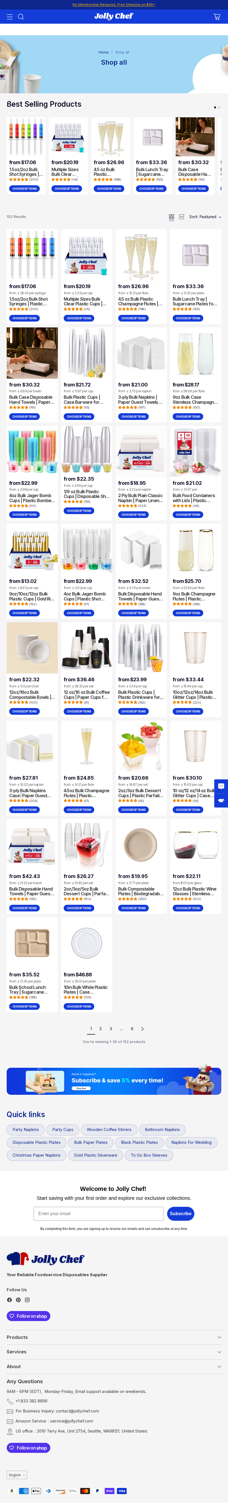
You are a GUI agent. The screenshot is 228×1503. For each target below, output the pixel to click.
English (15, 1475)
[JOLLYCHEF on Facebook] (9, 1301)
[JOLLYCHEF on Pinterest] (18, 1301)
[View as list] (181, 216)
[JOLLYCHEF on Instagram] (27, 1301)
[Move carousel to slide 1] (215, 107)
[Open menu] (9, 16)
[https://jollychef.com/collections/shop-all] (114, 1081)
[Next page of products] (142, 1029)
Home (104, 52)
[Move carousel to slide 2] (219, 107)
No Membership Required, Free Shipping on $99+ (114, 5)
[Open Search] (20, 16)
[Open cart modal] (216, 16)
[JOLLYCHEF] (114, 17)
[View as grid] (171, 216)
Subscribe (181, 1213)
